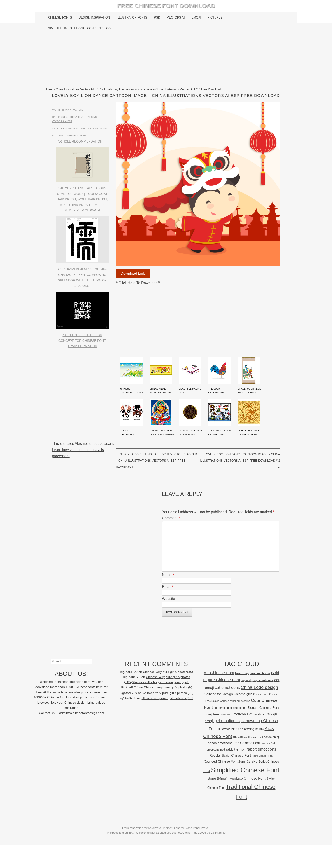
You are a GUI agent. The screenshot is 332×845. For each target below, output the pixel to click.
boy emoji (246, 680)
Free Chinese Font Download (166, 5)
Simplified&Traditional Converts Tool (80, 28)
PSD (157, 17)
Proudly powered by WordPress (141, 828)
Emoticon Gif (241, 714)
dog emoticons (236, 707)
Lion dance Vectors (93, 128)
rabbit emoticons (261, 749)
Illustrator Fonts (132, 17)
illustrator (224, 729)
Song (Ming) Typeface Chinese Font (236, 778)
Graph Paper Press (196, 828)
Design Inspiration (94, 17)
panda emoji (272, 737)
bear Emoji (242, 673)
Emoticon (225, 714)
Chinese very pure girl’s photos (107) (168, 698)
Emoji (196, 17)
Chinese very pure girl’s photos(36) (168, 672)
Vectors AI (176, 17)
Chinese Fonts (60, 17)
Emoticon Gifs (262, 714)
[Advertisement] (166, 60)
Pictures (215, 17)
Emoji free (211, 714)
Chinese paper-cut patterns (235, 701)
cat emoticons (227, 687)
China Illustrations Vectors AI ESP (78, 89)
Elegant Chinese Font (263, 707)
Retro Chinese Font (262, 755)
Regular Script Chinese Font (230, 755)
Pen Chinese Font (246, 743)
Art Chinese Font (219, 672)
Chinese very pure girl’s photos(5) (168, 687)
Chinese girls (243, 694)
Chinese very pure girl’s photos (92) (168, 693)
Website (168, 599)
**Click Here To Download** (138, 283)
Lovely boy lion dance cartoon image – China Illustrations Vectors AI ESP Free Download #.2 (240, 460)
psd (222, 749)
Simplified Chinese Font (245, 770)
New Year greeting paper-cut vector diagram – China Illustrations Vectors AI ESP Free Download (156, 460)
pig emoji (265, 743)
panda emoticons (220, 743)
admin (79, 110)
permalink (79, 135)
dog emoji (220, 707)
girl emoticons (227, 721)
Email (167, 587)
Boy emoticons (262, 680)
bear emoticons (260, 673)
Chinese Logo (260, 694)
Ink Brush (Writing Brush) (247, 729)
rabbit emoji (235, 749)
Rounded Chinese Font (220, 761)
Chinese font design (218, 694)
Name (168, 575)
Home (48, 89)
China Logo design (259, 687)
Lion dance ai (69, 128)
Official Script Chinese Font (248, 737)
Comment (171, 518)
